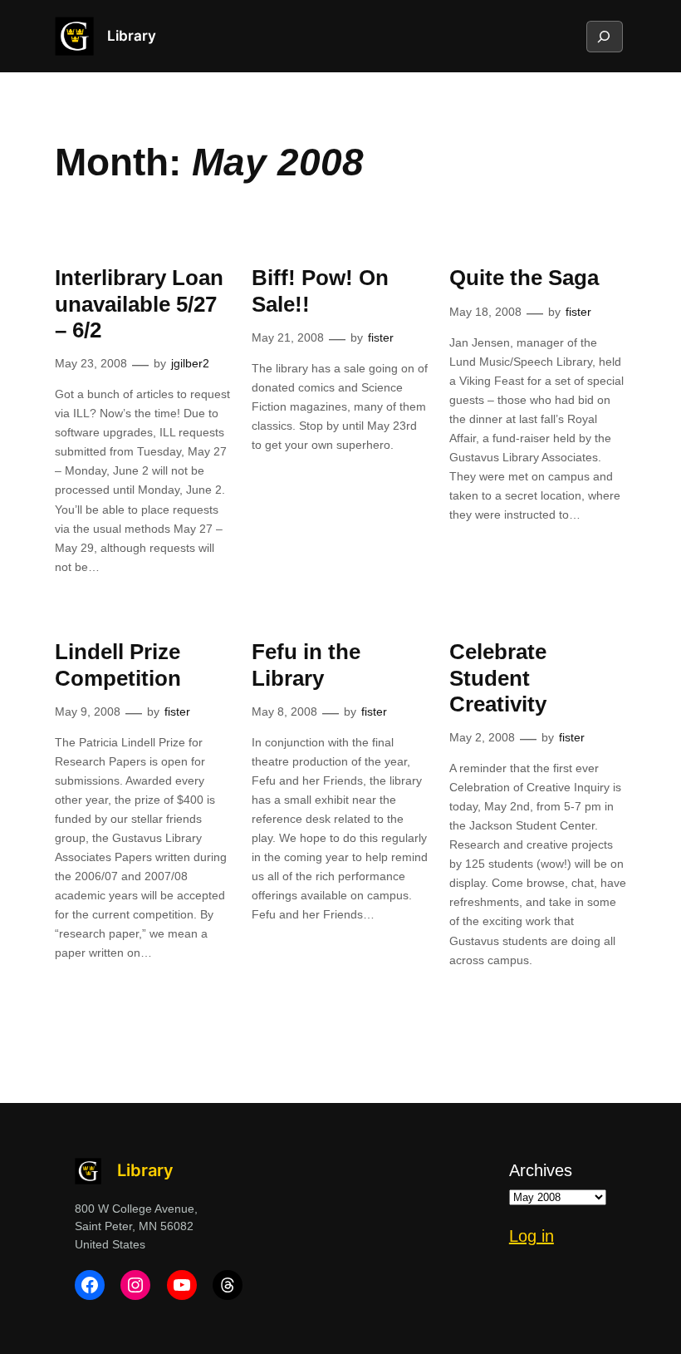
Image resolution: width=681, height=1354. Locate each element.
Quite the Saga (524, 277)
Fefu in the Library (306, 664)
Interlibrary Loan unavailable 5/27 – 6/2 (139, 303)
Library (131, 35)
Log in (531, 1236)
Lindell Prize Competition (118, 664)
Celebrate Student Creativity (497, 677)
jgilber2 (190, 363)
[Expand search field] (603, 37)
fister (381, 337)
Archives (540, 1170)
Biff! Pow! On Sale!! (320, 290)
